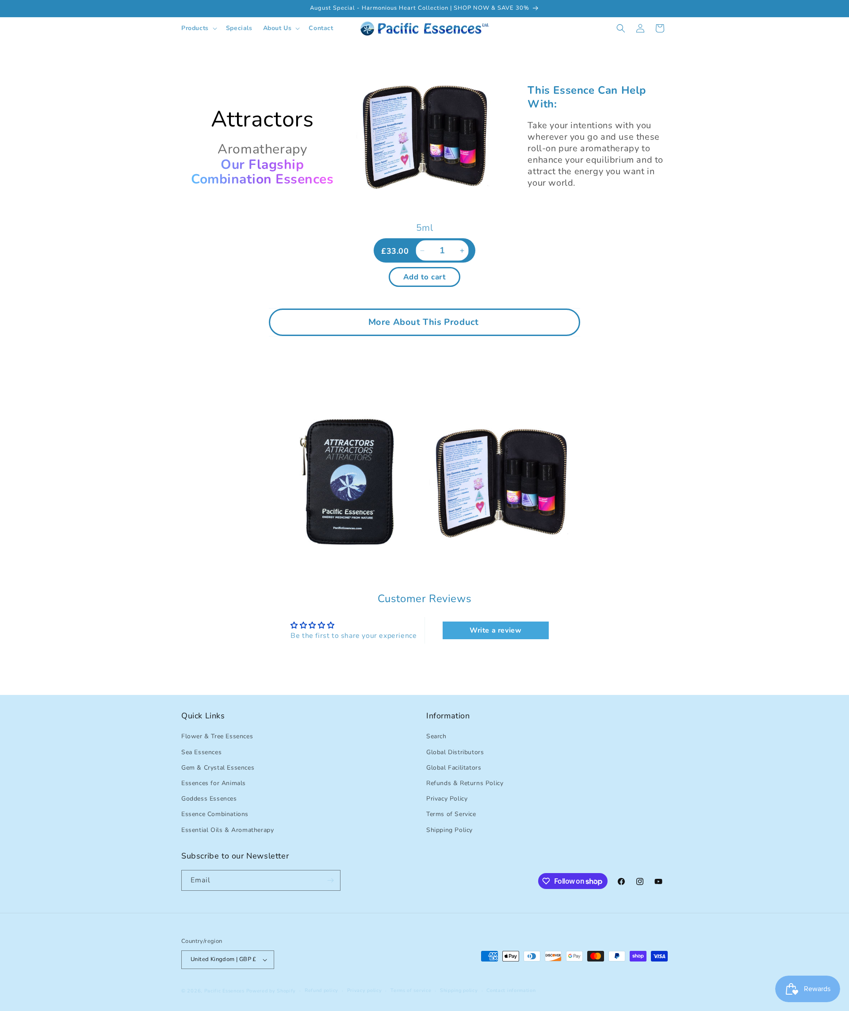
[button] (198, 28)
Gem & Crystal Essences (217, 767)
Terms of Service (451, 814)
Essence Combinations (215, 814)
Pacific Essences (224, 991)
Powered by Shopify (271, 991)
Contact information (510, 990)
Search (436, 736)
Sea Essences (201, 752)
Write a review (495, 630)
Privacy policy (364, 990)
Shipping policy (459, 990)
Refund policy (321, 990)
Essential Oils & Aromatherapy (227, 830)
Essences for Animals (213, 783)
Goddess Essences (209, 798)
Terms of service (410, 990)
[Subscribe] (330, 880)
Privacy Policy (446, 798)
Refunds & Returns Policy (464, 783)
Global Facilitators (453, 767)
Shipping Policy (449, 830)
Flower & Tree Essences (217, 736)
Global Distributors (455, 752)
